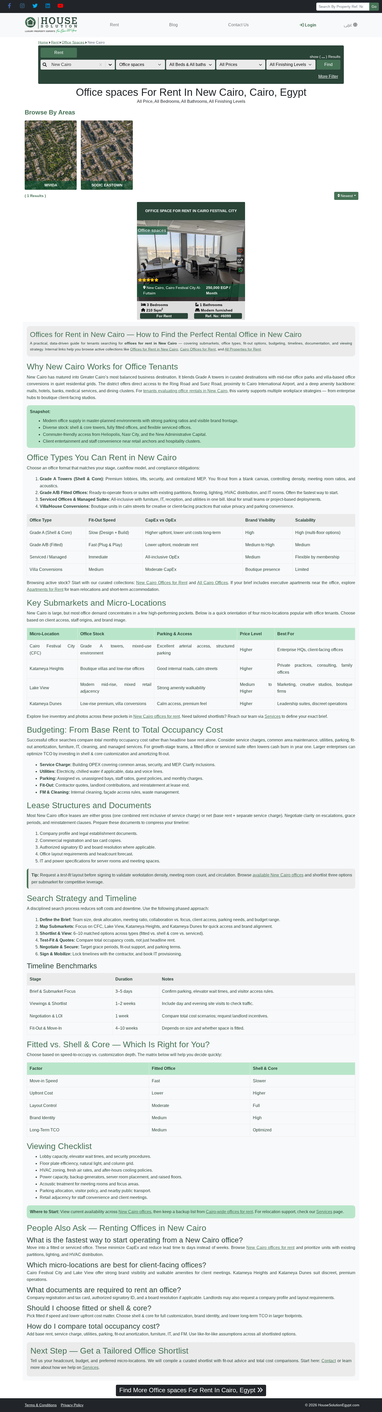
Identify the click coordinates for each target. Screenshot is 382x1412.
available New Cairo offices (278, 875)
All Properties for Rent (243, 349)
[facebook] (9, 6)
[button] (350, 25)
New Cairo (155, 288)
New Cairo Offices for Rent (161, 582)
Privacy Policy (72, 1405)
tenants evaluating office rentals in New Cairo (185, 391)
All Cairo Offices (212, 582)
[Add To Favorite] (240, 251)
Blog (173, 25)
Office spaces (73, 42)
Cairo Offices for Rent (198, 349)
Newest (347, 196)
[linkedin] (47, 6)
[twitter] (35, 6)
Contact (328, 1361)
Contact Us (238, 25)
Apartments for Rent (45, 589)
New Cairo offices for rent (156, 716)
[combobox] (51, 65)
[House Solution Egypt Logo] (52, 25)
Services (273, 716)
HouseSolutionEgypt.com (338, 1405)
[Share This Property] (240, 260)
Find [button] (328, 64)
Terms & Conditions (41, 1405)
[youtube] (60, 6)
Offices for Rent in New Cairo (154, 349)
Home (43, 42)
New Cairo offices (134, 1212)
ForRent (164, 316)
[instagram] (22, 6)
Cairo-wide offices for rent (229, 1212)
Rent (114, 25)
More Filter (328, 76)
